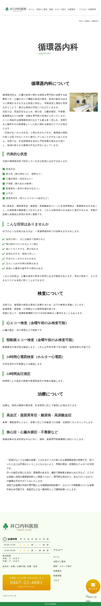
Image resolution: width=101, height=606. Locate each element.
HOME (81, 21)
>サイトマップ (9, 596)
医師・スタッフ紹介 (57, 9)
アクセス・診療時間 (87, 9)
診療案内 (87, 21)
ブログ (56, 580)
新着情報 (57, 576)
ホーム (31, 9)
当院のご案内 (41, 9)
